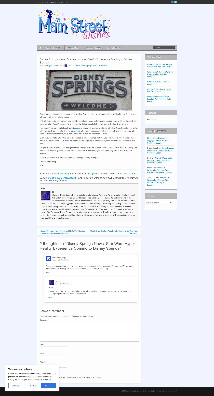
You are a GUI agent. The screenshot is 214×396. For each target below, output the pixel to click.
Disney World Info (53, 47)
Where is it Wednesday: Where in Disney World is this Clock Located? (160, 74)
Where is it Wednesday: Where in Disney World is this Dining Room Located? (159, 181)
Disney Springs (86, 65)
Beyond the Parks (115, 47)
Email (42, 353)
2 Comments (102, 65)
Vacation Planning (94, 47)
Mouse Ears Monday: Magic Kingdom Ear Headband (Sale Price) (159, 99)
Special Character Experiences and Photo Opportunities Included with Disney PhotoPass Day (62, 232)
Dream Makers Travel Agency (62, 177)
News (94, 65)
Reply (48, 272)
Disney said (77, 127)
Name (42, 344)
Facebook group (66, 173)
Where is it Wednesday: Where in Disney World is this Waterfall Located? (160, 160)
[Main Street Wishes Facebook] (172, 2)
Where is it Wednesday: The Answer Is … (158, 82)
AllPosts (77, 65)
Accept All (48, 385)
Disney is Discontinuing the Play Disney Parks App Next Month (159, 65)
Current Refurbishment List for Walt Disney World (159, 90)
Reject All (32, 385)
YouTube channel (128, 173)
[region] (32, 378)
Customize (16, 385)
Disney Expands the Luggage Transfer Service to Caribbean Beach (158, 140)
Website (43, 362)
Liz (63, 65)
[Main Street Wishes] (75, 24)
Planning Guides (73, 47)
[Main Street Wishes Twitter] (175, 2)
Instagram (92, 173)
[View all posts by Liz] (66, 65)
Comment (44, 320)
